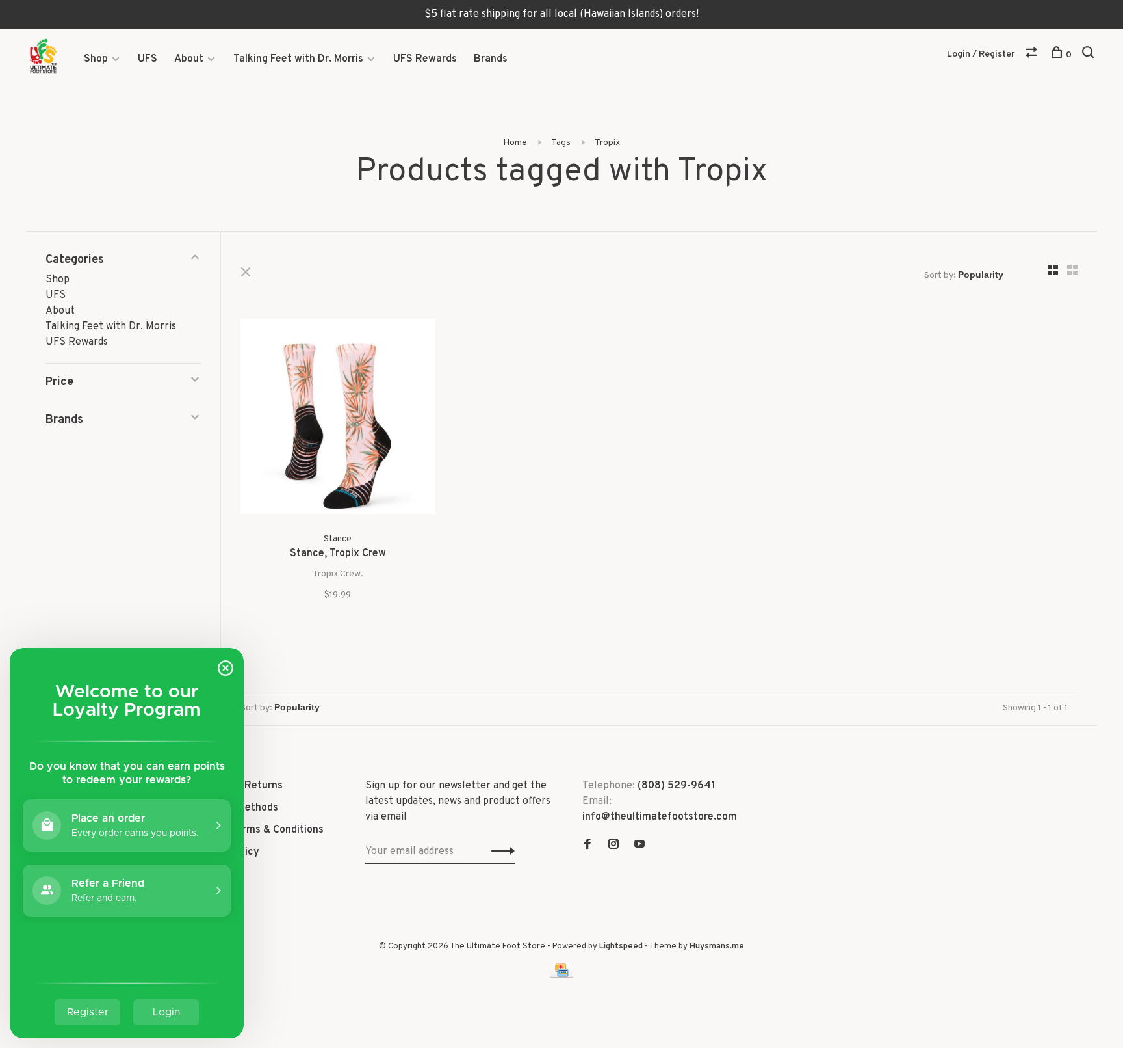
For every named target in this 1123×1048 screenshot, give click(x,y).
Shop (96, 59)
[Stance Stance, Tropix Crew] (337, 419)
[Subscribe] (499, 851)
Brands (491, 59)
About (188, 59)
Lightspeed (621, 946)
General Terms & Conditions (257, 830)
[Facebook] (587, 845)
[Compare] (1033, 54)
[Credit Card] (561, 975)
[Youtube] (639, 845)
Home (515, 142)
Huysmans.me (717, 946)
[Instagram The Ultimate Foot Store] (613, 845)
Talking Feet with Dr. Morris (298, 59)
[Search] (1089, 54)
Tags (561, 142)
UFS (147, 59)
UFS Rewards (425, 59)
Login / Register (981, 54)
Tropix (607, 142)
